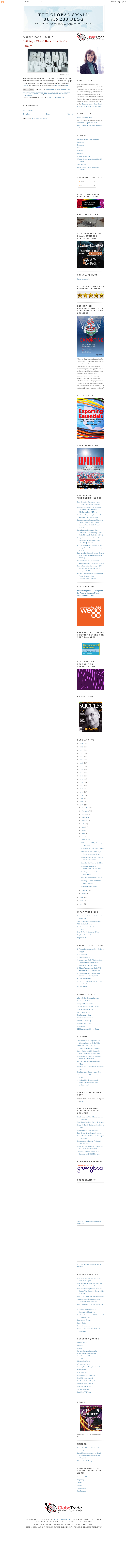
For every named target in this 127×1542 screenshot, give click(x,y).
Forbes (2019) (81, 1342)
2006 (82, 897)
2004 (82, 904)
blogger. (58, 85)
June (83, 827)
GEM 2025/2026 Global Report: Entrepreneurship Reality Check (89, 1047)
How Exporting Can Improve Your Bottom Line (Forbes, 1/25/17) (88, 503)
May (83, 830)
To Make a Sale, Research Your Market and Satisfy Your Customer (90, 1147)
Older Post (69, 114)
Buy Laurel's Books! (84, 935)
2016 (82, 776)
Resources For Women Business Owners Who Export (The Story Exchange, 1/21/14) (90, 555)
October (84, 814)
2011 (82, 792)
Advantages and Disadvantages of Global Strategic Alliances (88, 1300)
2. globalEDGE (82, 954)
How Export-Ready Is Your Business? (89, 1133)
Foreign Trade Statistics (85, 1001)
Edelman (39, 92)
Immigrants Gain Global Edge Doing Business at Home (91, 852)
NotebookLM (81, 1491)
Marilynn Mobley (36, 94)
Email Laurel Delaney (84, 117)
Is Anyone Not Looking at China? (92, 848)
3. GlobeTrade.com (83, 957)
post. (66, 85)
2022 (82, 756)
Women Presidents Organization (88, 1461)
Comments (84, 186)
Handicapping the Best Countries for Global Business (92, 858)
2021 (82, 760)
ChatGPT (80, 1482)
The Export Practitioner (85, 1018)
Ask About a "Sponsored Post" (87, 122)
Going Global (81, 1323)
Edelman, (26, 85)
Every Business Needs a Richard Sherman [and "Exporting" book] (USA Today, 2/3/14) (89, 540)
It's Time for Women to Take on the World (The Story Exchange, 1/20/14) (90, 562)
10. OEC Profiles (82, 986)
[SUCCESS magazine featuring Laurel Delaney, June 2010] (90, 731)
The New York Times (84, 1386)
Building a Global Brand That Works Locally (45, 43)
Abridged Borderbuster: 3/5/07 (91, 877)
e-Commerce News (83, 1364)
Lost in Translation (83, 1326)
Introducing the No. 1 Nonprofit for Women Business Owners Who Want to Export (90, 593)
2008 (82, 802)
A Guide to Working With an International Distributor (86, 1310)
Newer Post (26, 114)
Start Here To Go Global (85, 1009)
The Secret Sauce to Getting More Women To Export (88, 1279)
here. (81, 1101)
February (85, 890)
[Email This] (23, 89)
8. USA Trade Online (84, 978)
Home (48, 114)
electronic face (50, 92)
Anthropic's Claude (83, 1477)
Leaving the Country (84, 1320)
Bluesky (80, 153)
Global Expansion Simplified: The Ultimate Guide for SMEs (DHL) (88, 1041)
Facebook (80, 142)
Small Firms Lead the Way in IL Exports (90, 1122)
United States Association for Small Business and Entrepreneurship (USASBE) (89, 1455)
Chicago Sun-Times (83, 1361)
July (83, 824)
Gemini (79, 1485)
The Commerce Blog (84, 1015)
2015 (82, 779)
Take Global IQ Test (83, 1012)
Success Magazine (83, 1389)
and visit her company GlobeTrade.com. (89, 105)
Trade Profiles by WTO (84, 1023)
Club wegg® (81, 164)
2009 (82, 798)
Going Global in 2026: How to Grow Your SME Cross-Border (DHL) (89, 1052)
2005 (82, 901)
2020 (82, 763)
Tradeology (81, 1026)
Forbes (79, 1348)
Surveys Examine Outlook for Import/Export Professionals (87, 1352)
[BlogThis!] (26, 89)
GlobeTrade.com (62, 1519)
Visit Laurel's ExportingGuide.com (88, 921)
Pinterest (80, 150)
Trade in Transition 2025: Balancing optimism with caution (89, 1057)
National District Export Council (88, 1006)
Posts (82, 181)
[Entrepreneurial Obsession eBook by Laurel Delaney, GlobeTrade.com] (91, 654)
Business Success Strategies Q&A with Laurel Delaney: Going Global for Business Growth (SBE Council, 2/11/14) (90, 523)
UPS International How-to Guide (88, 1029)
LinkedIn (80, 148)
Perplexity (80, 1480)
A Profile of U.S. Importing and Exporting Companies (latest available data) (87, 1082)
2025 (82, 747)
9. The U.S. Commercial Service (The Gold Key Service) (89, 982)
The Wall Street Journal (85, 1378)
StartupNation (82, 1369)
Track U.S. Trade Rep (84, 1020)
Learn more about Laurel (90, 104)
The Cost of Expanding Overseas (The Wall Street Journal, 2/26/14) (90, 516)
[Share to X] (28, 89)
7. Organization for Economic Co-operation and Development (88, 974)
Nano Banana (81, 1488)
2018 (82, 769)
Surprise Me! (81, 937)
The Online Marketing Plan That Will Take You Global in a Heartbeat (89, 1284)
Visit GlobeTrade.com (84, 924)
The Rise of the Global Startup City (89, 1072)
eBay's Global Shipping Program (88, 998)
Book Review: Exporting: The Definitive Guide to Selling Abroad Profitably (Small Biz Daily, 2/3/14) (90, 532)
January (84, 893)
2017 (82, 772)
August (84, 820)
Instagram (80, 145)
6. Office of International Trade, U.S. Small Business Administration (89, 969)
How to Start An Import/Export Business (90, 1296)
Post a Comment (28, 110)
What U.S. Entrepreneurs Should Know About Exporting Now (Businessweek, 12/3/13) (90, 575)
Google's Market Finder (85, 1004)
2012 (82, 789)
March (84, 837)
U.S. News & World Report (86, 1375)
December (85, 808)
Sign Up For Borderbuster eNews (88, 932)
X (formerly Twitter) (83, 156)
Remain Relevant (51, 94)
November (85, 811)
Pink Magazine (82, 1372)
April (84, 833)
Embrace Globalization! (89, 886)
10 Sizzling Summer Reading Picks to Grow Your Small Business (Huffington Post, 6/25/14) (89, 509)
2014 (82, 782)
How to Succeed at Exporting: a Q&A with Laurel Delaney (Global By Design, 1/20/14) (89, 568)
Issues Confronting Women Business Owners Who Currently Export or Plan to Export (90, 1291)
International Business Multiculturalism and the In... (92, 867)
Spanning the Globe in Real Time (92, 863)
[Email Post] (37, 89)
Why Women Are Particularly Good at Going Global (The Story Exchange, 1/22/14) (90, 547)
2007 (82, 805)
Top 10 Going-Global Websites (87, 1130)
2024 (82, 750)
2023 (82, 753)
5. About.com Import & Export (87, 965)
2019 (82, 766)
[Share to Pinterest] (33, 89)
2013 (82, 785)
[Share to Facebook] (31, 89)
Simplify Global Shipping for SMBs (89, 1367)
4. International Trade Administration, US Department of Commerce (89, 961)
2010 (82, 795)
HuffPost (80, 1345)
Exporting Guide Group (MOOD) (88, 139)
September (85, 817)
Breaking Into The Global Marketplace (89, 873)
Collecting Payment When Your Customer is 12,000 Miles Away (88, 1152)
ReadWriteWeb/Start (84, 1392)
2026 (82, 743)
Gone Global (85, 839)
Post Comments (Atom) (39, 119)
